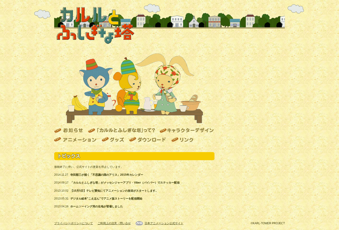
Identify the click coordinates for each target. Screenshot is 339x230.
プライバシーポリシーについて (73, 223)
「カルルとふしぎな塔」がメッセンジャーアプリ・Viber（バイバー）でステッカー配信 (125, 182)
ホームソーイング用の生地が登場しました (96, 206)
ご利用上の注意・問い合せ (114, 223)
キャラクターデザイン (186, 131)
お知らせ (69, 131)
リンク (183, 140)
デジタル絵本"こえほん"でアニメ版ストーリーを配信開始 (106, 198)
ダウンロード (148, 140)
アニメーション (76, 140)
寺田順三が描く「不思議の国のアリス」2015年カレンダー (106, 174)
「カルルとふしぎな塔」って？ (121, 131)
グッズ (113, 140)
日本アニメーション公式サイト (164, 223)
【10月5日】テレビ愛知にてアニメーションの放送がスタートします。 (114, 190)
